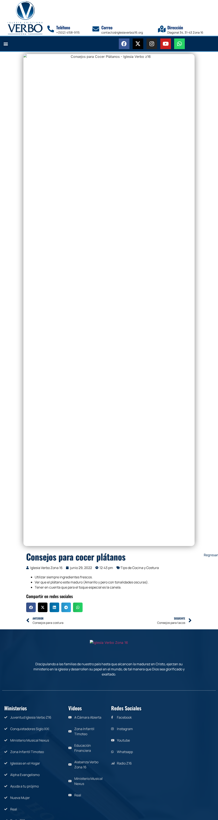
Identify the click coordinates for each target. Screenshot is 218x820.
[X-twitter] (138, 43)
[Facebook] (124, 43)
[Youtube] (165, 43)
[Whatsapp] (179, 43)
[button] (5, 43)
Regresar (211, 555)
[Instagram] (151, 43)
